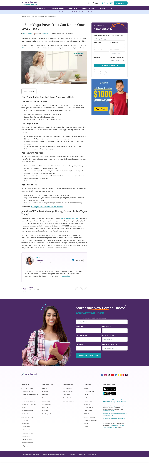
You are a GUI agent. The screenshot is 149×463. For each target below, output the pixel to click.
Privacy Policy (71, 454)
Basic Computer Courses (48, 414)
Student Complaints (68, 398)
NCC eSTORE (87, 404)
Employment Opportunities (90, 420)
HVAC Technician (25, 414)
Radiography (24, 446)
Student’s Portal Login (68, 401)
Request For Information (108, 65)
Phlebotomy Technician (27, 442)
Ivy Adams (45, 33)
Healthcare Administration (27, 410)
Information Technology (27, 417)
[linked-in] (85, 288)
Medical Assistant (25, 430)
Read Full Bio (66, 276)
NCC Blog (86, 398)
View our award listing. (108, 410)
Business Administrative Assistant (29, 394)
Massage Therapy (25, 426)
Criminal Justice (25, 398)
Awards (86, 388)
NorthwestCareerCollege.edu (32, 454)
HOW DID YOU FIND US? (117, 57)
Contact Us (86, 426)
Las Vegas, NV (106, 418)
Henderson (114, 418)
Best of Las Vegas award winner (115, 406)
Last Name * (114, 43)
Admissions (45, 388)
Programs (41, 8)
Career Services (66, 394)
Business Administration (27, 391)
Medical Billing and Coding (27, 433)
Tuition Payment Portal (68, 391)
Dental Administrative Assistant (28, 404)
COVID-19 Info (87, 414)
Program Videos (88, 401)
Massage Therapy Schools (69, 218)
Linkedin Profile (79, 260)
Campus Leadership (89, 391)
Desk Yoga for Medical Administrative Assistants (47, 207)
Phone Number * (115, 50)
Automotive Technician (27, 388)
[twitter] (81, 288)
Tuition (44, 398)
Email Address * (99, 50)
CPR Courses (45, 407)
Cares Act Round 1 (88, 407)
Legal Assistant (25, 423)
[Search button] (88, 3)
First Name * (98, 43)
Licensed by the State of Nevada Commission (54, 454)
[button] (117, 60)
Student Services (88, 8)
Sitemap (86, 423)
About (113, 8)
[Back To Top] (4, 453)
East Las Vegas (121, 418)
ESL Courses (45, 410)
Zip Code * (97, 57)
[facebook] (76, 288)
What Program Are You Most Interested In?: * (108, 35)
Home (23, 16)
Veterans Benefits (46, 404)
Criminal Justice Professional (28, 401)
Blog (27, 16)
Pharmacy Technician (26, 439)
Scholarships (45, 394)
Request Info (120, 3)
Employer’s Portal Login (90, 417)
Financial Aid (45, 391)
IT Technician (24, 420)
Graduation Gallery (67, 388)
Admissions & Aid (58, 8)
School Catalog (46, 401)
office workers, (26, 48)
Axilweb (94, 454)
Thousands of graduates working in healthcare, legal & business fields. (115, 414)
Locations (73, 8)
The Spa (102, 8)
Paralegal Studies (25, 436)
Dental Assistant (25, 407)
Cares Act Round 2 (88, 410)
